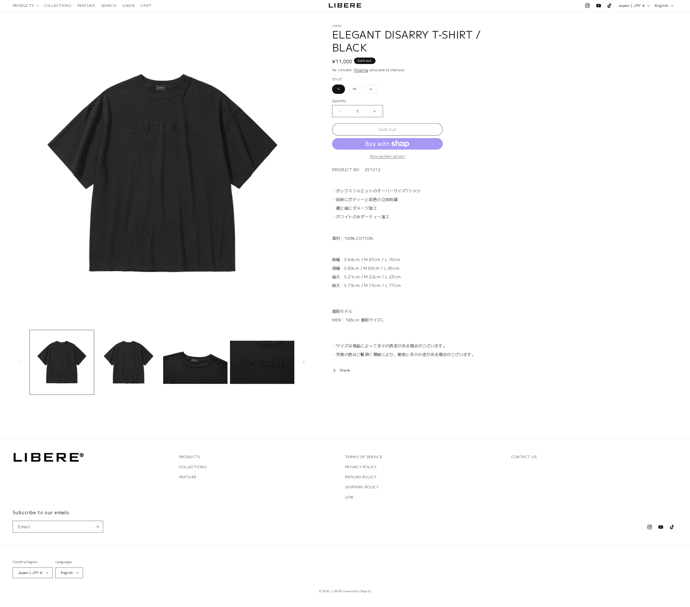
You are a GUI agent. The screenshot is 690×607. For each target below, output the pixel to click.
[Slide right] (304, 362)
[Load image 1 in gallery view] (62, 362)
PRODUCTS (189, 456)
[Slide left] (20, 362)
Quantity (339, 100)
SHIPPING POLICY (362, 486)
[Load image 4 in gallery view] (262, 362)
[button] (25, 5)
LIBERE (336, 591)
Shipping (361, 70)
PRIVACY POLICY (361, 466)
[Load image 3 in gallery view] (195, 362)
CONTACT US (524, 456)
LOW (349, 496)
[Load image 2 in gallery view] (128, 362)
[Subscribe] (97, 527)
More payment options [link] (387, 156)
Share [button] (344, 370)
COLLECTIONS (193, 466)
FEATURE (188, 476)
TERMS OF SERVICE (363, 456)
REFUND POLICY (360, 476)
